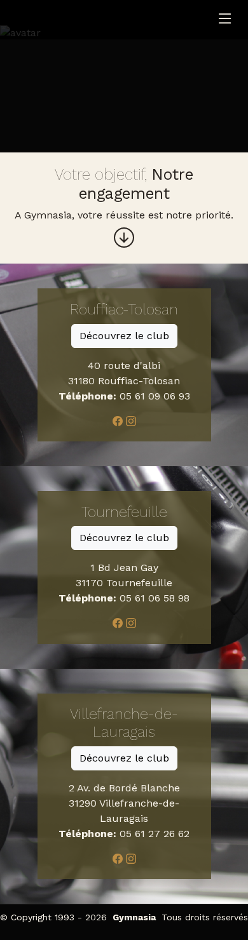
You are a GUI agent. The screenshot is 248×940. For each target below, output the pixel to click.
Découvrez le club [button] (124, 336)
